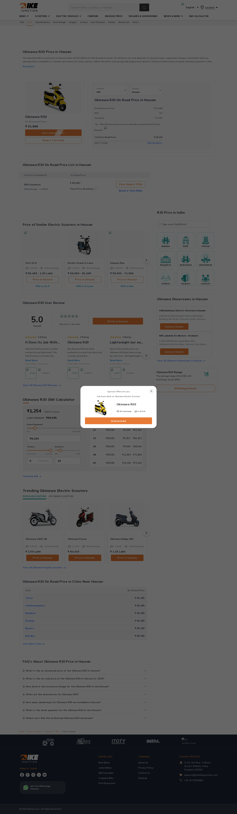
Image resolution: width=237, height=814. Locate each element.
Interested (118, 421)
